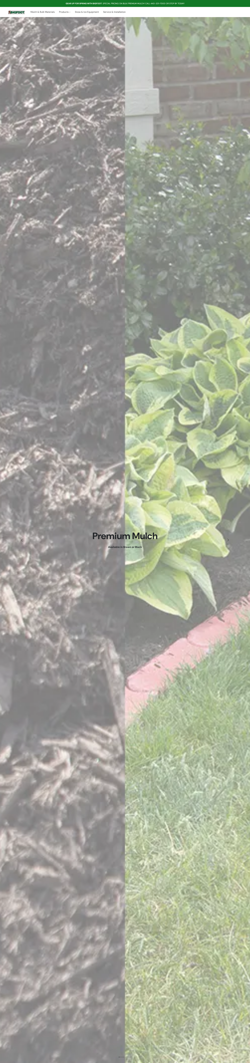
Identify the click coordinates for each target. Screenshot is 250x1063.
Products (64, 11)
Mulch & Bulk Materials (43, 11)
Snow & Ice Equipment (87, 11)
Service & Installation (114, 11)
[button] (16, 12)
